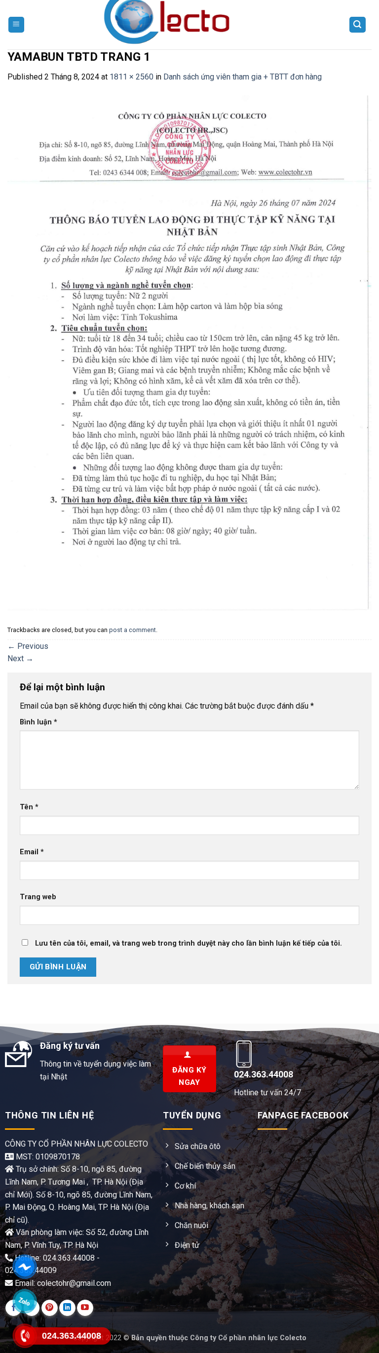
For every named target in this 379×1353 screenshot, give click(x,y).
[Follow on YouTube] (85, 1308)
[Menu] (16, 25)
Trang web (38, 897)
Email (32, 852)
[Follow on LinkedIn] (67, 1308)
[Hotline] (25, 1335)
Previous (27, 646)
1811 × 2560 (131, 76)
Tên (29, 807)
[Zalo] (25, 1301)
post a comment (132, 630)
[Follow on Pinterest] (49, 1308)
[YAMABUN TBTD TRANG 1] (189, 352)
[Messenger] (25, 1266)
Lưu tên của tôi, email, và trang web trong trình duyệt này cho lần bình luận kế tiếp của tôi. (188, 943)
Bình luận (38, 722)
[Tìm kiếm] (357, 25)
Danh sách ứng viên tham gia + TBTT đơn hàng (242, 76)
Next (20, 658)
